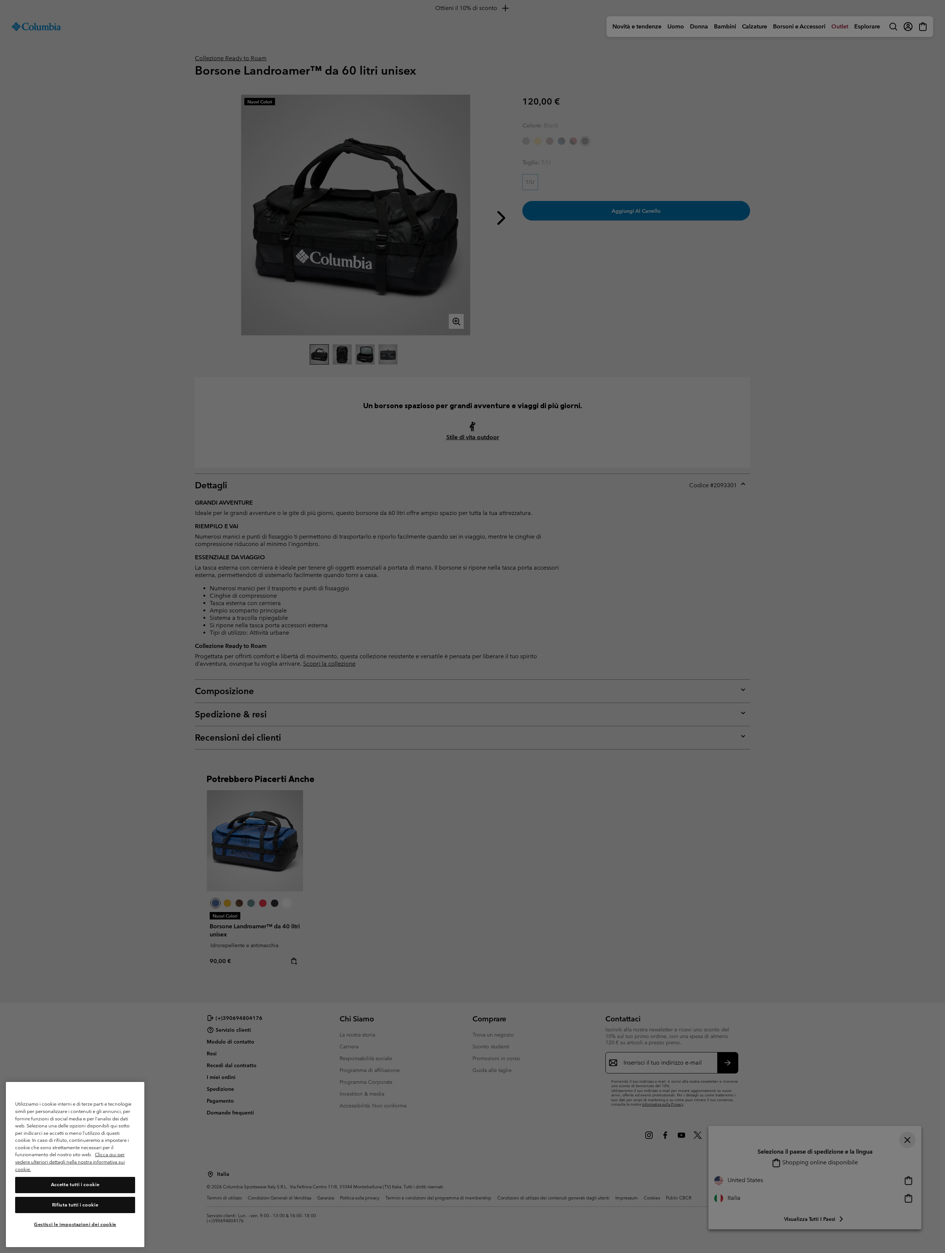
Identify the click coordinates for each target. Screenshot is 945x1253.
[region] (75, 1164)
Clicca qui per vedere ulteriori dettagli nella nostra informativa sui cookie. (70, 1162)
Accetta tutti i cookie (75, 1185)
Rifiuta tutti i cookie (75, 1205)
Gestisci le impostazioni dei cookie (75, 1224)
